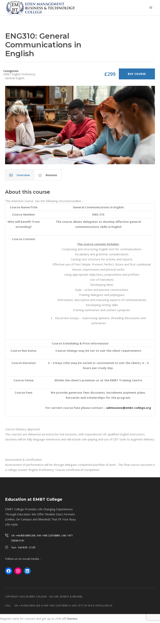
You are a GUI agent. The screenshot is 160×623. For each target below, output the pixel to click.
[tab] (19, 174)
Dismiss (72, 618)
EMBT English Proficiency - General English (19, 76)
